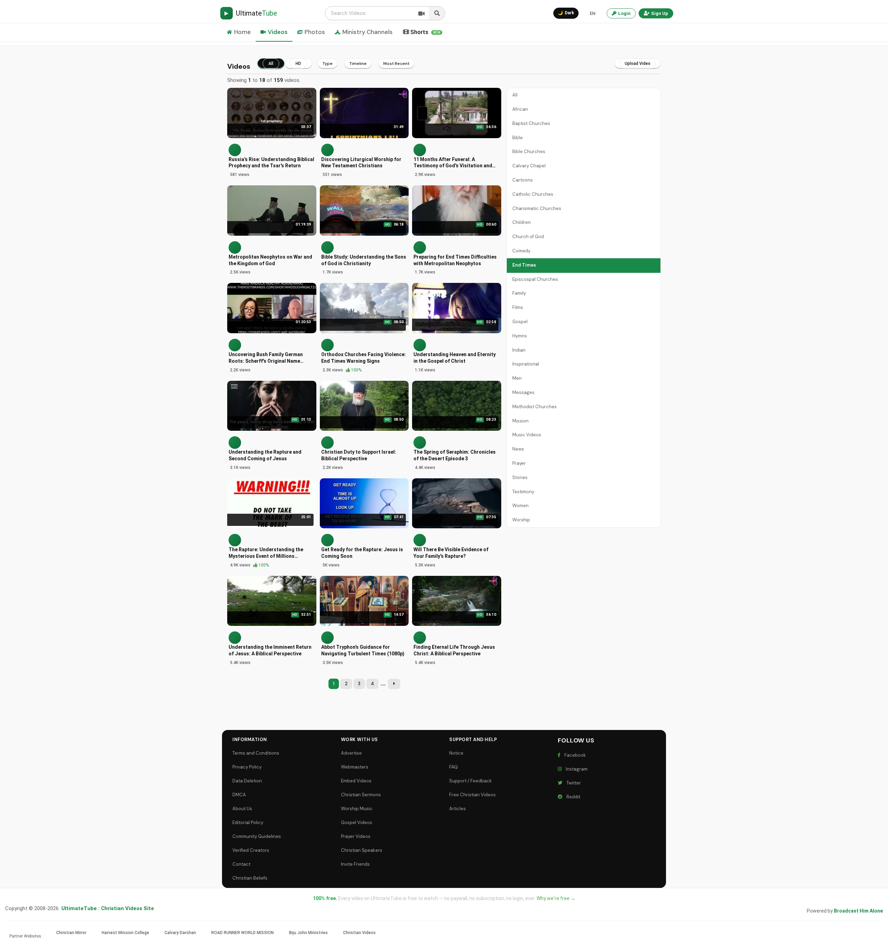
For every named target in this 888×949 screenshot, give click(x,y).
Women (520, 506)
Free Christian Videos (472, 795)
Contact (241, 864)
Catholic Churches (532, 194)
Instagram (576, 769)
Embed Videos (356, 781)
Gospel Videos (356, 822)
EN (592, 13)
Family (519, 293)
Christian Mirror (71, 932)
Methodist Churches (534, 407)
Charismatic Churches (536, 208)
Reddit (572, 797)
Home (242, 32)
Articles (457, 809)
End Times (524, 265)
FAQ (453, 767)
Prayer (519, 463)
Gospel (520, 322)
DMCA (239, 795)
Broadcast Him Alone (858, 911)
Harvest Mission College (125, 932)
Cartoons (522, 180)
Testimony (523, 492)
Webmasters (354, 767)
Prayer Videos (355, 836)
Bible (517, 138)
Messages (523, 392)
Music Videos (526, 435)
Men (517, 378)
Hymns (519, 336)
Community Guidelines (256, 836)
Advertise (351, 753)
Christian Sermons (361, 795)
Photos (315, 32)
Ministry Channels (367, 32)
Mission (520, 421)
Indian (519, 350)
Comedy (521, 251)
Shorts (425, 31)
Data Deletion (247, 781)
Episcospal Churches (535, 279)
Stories (520, 477)
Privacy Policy (247, 767)
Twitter (572, 783)
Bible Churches (528, 151)
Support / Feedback (470, 781)
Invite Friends (355, 864)
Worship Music (357, 809)
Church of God (528, 237)
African (520, 109)
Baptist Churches (531, 123)
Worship (521, 520)
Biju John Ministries (308, 932)
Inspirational (525, 364)
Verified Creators (250, 850)
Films (517, 307)
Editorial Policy (247, 822)
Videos (278, 32)
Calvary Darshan (180, 932)
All (515, 95)
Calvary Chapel (529, 166)
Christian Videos (359, 932)
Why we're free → (556, 898)
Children (521, 222)
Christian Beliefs (249, 878)
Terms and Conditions (255, 753)
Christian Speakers (361, 850)
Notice (456, 753)
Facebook (574, 755)
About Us (242, 809)
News (518, 449)
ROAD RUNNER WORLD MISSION (242, 932)
